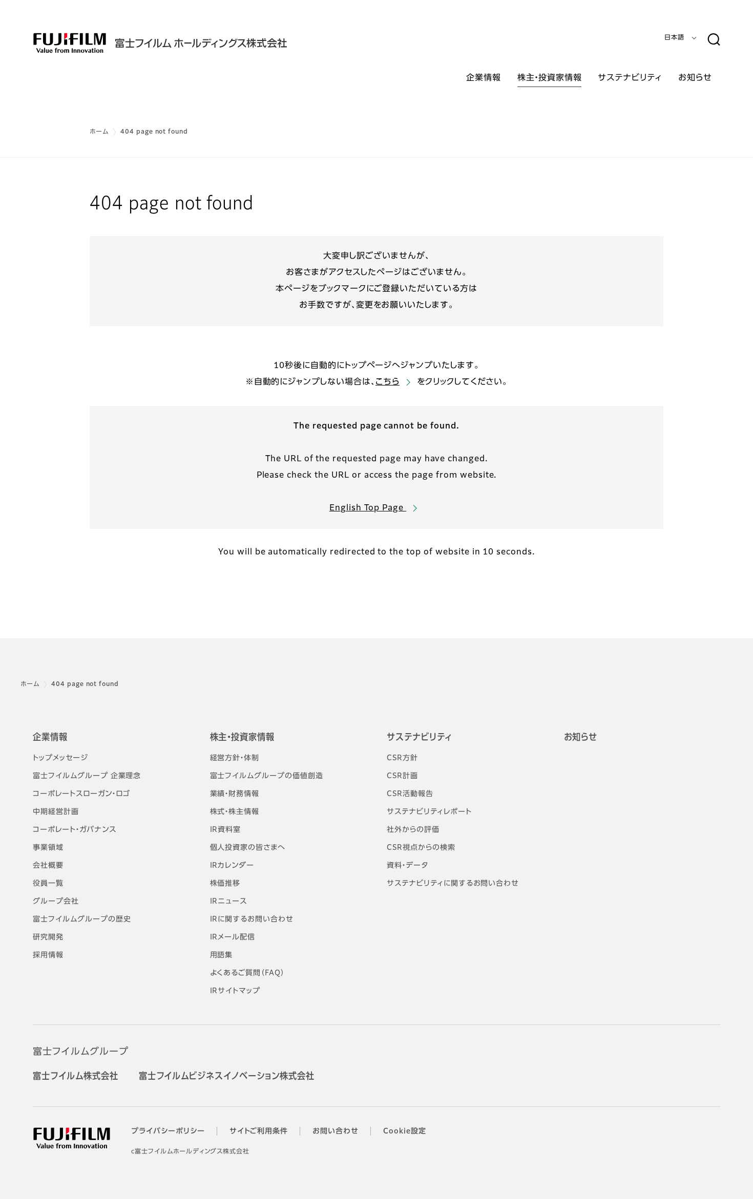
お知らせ (581, 737)
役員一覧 (48, 883)
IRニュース (228, 901)
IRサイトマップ (235, 991)
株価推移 (225, 883)
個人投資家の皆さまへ (248, 847)
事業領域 (48, 847)
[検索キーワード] (713, 40)
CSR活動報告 (410, 794)
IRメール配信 (233, 937)
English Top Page (367, 508)
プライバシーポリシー (168, 1131)
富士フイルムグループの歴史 (82, 919)
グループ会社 (56, 901)
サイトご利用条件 (258, 1131)
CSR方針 (402, 758)
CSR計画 (402, 776)
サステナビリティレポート (429, 812)
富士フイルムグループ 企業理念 (87, 776)
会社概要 (48, 865)
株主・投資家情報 (242, 737)
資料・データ (407, 865)
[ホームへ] (180, 43)
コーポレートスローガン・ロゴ (81, 794)
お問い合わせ (335, 1131)
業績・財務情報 (235, 794)
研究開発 (48, 937)
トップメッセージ (60, 758)
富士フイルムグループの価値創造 (266, 776)
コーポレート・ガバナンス (74, 829)
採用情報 (48, 955)
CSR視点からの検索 (421, 847)
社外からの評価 (413, 829)
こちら (387, 382)
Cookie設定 (404, 1131)
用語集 (221, 955)
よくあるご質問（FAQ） (247, 973)
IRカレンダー (232, 865)
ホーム (99, 132)
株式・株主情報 (235, 812)
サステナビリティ (419, 737)
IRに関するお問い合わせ (252, 919)
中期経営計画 (56, 812)
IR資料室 (225, 829)
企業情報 (50, 737)
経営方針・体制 (235, 758)
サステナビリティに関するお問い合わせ (453, 883)
